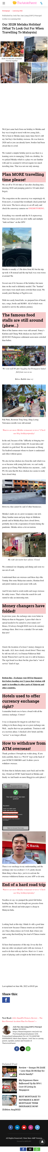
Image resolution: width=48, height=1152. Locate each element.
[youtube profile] (24, 1127)
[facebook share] (16, 1048)
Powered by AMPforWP (24, 1141)
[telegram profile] (37, 1127)
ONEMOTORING (36, 208)
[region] (24, 106)
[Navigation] (3, 3)
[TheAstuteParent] (25, 1)
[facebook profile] (10, 1127)
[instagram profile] (30, 1127)
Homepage (6, 11)
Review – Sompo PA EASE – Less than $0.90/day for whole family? (32, 1071)
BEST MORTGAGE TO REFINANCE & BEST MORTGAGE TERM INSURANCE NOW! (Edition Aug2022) (21, 1103)
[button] (6, 1000)
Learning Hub (18, 11)
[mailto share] (22, 1048)
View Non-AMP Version (32, 1138)
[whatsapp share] (28, 1048)
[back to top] (42, 1142)
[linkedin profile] (17, 1127)
